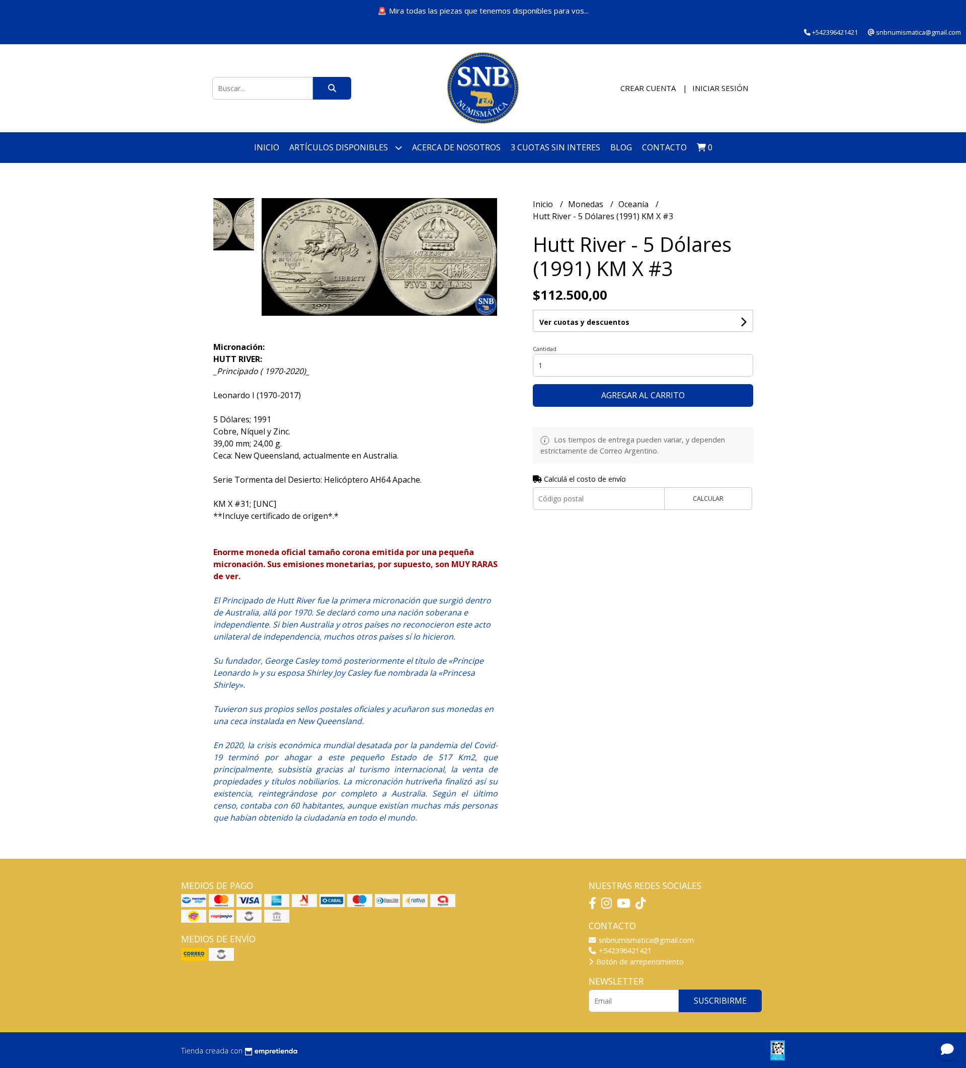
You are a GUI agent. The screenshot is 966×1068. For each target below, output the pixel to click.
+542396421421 (624, 950)
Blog (621, 147)
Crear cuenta (648, 88)
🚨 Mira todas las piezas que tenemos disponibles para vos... (483, 11)
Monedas (586, 204)
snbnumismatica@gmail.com (645, 940)
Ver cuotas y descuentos (584, 322)
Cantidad (544, 348)
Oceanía (634, 204)
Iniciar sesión (720, 88)
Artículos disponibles (339, 147)
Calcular (708, 498)
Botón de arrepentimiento (639, 961)
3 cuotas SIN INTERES (555, 147)
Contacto (664, 147)
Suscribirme (720, 1000)
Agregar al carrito (643, 395)
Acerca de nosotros (456, 147)
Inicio (266, 147)
